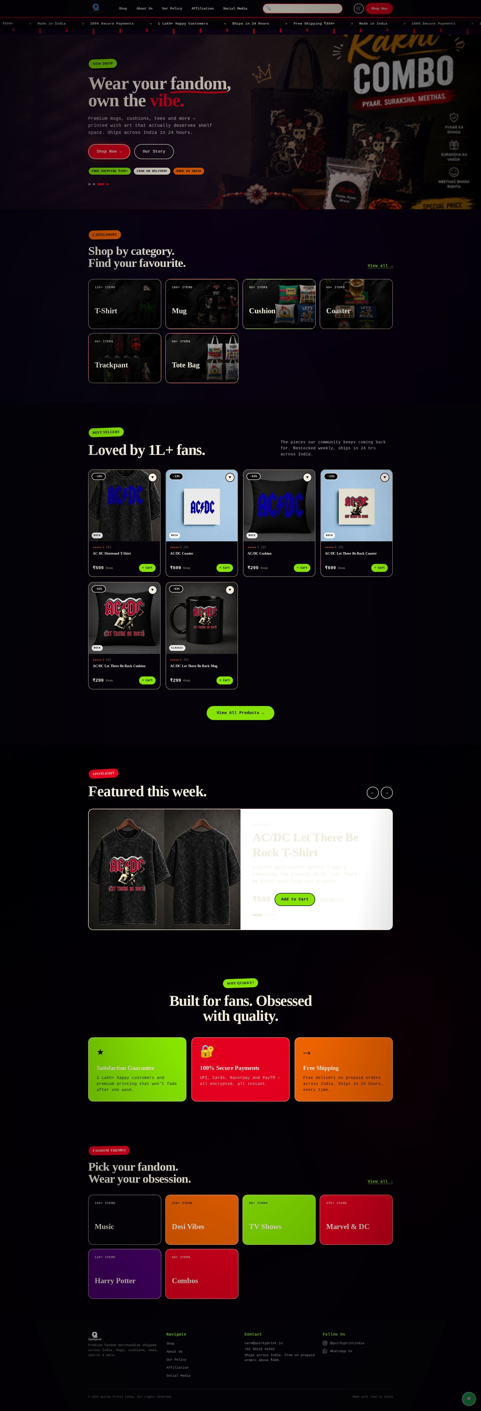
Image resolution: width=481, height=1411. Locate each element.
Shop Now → (109, 151)
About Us (145, 9)
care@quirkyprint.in (264, 1343)
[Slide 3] (100, 184)
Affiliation (203, 9)
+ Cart (147, 568)
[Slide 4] (107, 184)
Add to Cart (295, 899)
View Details (331, 899)
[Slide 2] (94, 184)
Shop (123, 9)
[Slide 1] (89, 184)
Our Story (154, 151)
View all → (380, 266)
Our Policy (172, 9)
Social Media (235, 9)
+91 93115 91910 (260, 1349)
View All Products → (240, 713)
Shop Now (379, 9)
